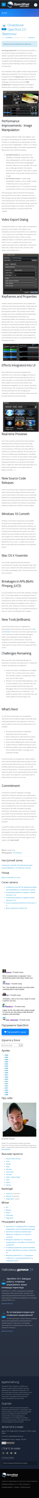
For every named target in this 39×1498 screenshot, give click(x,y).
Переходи (9, 1215)
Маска (8, 1213)
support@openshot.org (15, 1436)
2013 (6, 1084)
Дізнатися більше (7, 1303)
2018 (6, 1073)
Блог (4, 13)
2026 (6, 1055)
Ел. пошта (11, 1439)
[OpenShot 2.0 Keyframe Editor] (21, 352)
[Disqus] (19, 939)
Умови (16, 1487)
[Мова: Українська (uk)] (35, 5)
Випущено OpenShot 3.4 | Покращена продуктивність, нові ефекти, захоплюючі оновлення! (20, 1242)
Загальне (31, 37)
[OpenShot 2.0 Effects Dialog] (21, 417)
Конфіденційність (7, 1487)
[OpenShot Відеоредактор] (10, 1475)
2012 (6, 1086)
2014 (6, 1081)
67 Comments (17, 853)
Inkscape (9, 1169)
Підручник (9, 1218)
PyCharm (8, 632)
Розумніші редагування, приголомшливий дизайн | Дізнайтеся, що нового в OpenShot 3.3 (21, 1250)
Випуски (9, 1196)
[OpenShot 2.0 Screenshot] (21, 104)
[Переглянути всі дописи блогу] (31, 1269)
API (7, 1207)
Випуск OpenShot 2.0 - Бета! (11, 877)
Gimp (7, 1167)
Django (8, 1164)
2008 (6, 1095)
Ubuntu (8, 1185)
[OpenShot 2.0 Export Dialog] (21, 274)
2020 (6, 1068)
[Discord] (11, 1453)
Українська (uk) (25, 1487)
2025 (6, 1057)
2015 (6, 1079)
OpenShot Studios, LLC (9, 1484)
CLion (34, 629)
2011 (6, 1088)
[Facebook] (3, 1453)
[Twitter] (7, 1453)
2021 (6, 1066)
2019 (6, 1070)
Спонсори (8, 1458)
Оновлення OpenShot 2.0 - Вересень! (14, 29)
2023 (6, 1062)
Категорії (7, 1188)
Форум (17, 1439)
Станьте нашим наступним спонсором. (15, 1463)
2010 (6, 1090)
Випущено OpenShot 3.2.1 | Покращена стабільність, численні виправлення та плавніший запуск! (19, 1258)
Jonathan (9, 37)
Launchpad (9, 1172)
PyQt (7, 1180)
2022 (6, 1064)
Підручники (10, 1199)
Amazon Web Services (13, 1159)
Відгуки (8, 1210)
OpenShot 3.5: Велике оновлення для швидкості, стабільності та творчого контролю (18, 1234)
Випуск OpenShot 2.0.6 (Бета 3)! (16, 908)
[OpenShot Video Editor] (18, 4)
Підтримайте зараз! (16, 1032)
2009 (6, 1092)
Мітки (5, 1202)
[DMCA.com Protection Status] (8, 1443)
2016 (6, 1077)
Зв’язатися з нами (12, 1427)
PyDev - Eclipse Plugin (13, 1177)
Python (8, 1182)
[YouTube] (15, 1453)
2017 (6, 1075)
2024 (6, 1059)
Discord (23, 1439)
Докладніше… (6, 1149)
